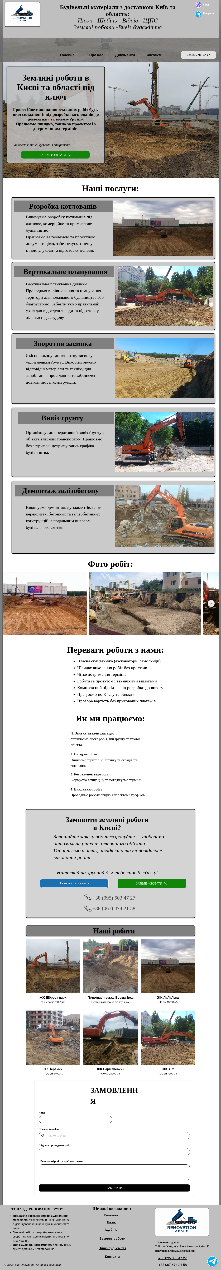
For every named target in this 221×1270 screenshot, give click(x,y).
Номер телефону (50, 1128)
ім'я (42, 1112)
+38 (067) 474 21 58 (113, 908)
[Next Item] (211, 603)
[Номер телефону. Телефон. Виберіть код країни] (44, 1136)
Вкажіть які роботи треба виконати (61, 1161)
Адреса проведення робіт (55, 1145)
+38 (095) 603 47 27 (113, 898)
